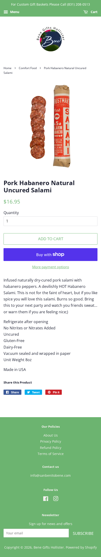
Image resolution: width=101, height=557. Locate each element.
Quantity (11, 212)
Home (8, 68)
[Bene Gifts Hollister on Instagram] (55, 499)
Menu (14, 12)
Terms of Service (51, 453)
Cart (93, 12)
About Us (50, 435)
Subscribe (83, 533)
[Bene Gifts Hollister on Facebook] (45, 499)
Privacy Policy (50, 441)
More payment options (50, 266)
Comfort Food (28, 68)
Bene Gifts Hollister (49, 547)
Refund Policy (50, 447)
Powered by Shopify (81, 547)
